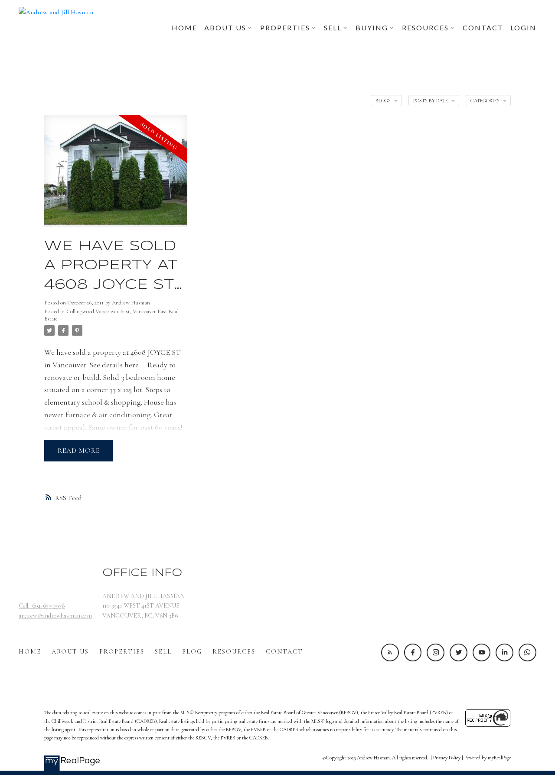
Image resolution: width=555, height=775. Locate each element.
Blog (192, 651)
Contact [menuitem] (483, 27)
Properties (121, 651)
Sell (163, 651)
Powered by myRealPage (487, 758)
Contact (284, 651)
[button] (390, 652)
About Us (70, 651)
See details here (114, 365)
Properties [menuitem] (285, 27)
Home (30, 651)
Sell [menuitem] (333, 27)
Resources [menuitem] (425, 27)
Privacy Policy (446, 758)
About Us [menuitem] (225, 27)
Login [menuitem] (523, 27)
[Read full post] (115, 176)
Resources (233, 651)
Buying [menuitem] (372, 27)
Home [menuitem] (184, 27)
